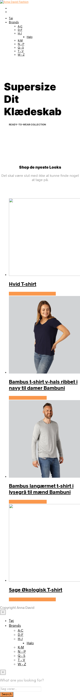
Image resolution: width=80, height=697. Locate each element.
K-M (20, 40)
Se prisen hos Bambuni (28, 398)
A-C (20, 26)
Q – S (21, 47)
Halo (29, 37)
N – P (21, 44)
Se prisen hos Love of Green (32, 294)
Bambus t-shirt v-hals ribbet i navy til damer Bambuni (43, 384)
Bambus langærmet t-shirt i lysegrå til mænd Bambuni (41, 489)
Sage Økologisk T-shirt (35, 589)
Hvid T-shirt (22, 284)
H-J (20, 33)
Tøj (11, 18)
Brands (14, 22)
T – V (21, 51)
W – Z (21, 54)
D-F (20, 29)
